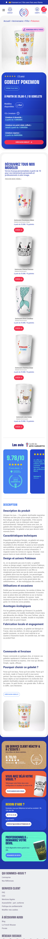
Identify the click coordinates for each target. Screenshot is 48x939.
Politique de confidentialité (12, 906)
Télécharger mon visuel (15, 791)
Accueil (7, 21)
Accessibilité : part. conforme (13, 903)
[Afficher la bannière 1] (3, 2)
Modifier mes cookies (10, 910)
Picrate (4, 928)
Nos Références (8, 881)
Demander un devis (14, 855)
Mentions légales (8, 899)
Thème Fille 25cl (12, 88)
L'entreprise (6, 877)
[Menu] (3, 10)
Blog (3, 921)
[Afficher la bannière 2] (6, 2)
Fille (27, 21)
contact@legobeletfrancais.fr (18, 824)
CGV (3, 896)
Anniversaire (17, 21)
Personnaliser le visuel (34, 29)
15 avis (21, 76)
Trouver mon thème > (13, 179)
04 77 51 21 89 (11, 815)
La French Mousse (9, 925)
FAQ (3, 892)
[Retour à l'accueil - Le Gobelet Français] (24, 12)
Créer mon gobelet (22, 142)
